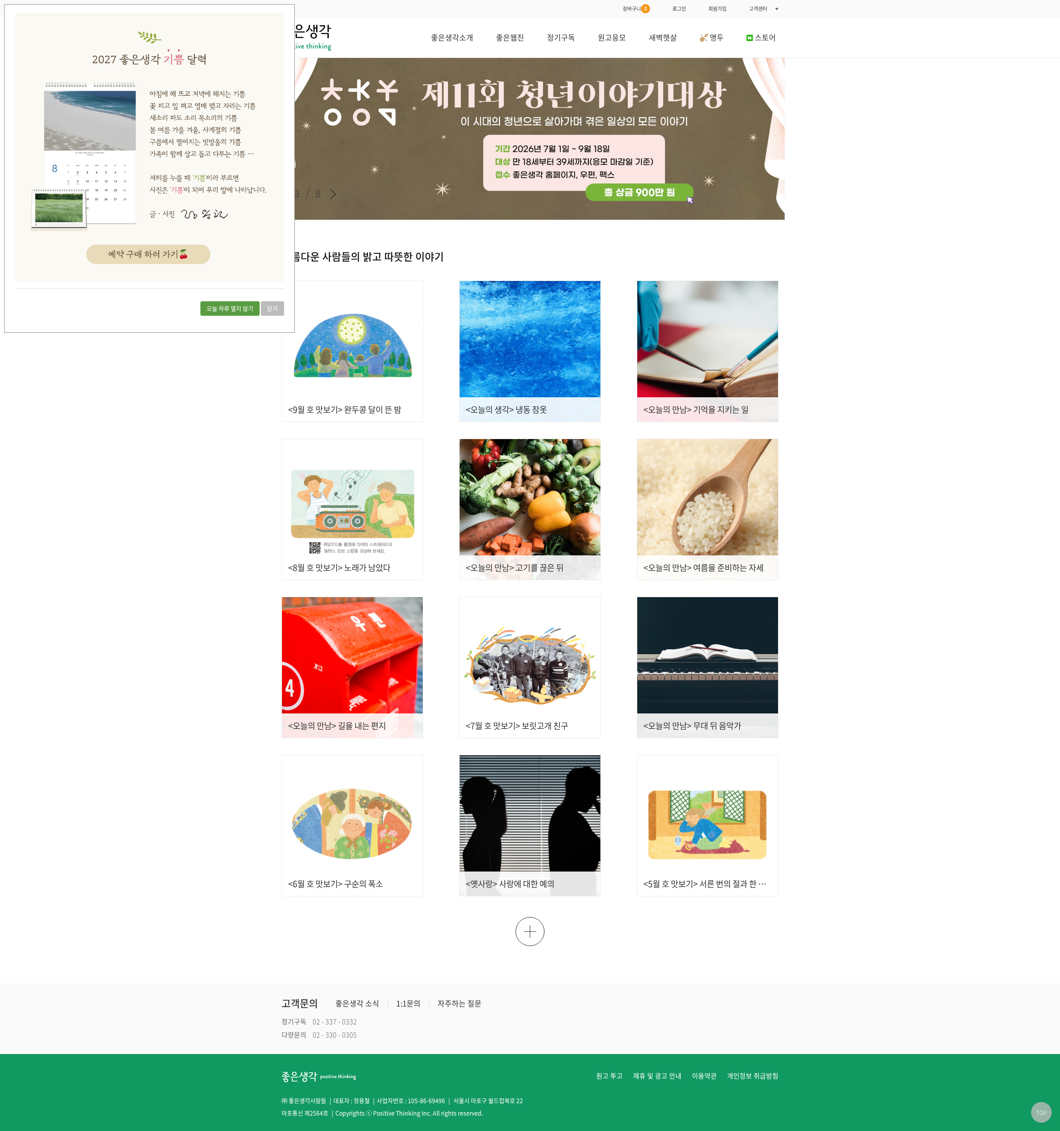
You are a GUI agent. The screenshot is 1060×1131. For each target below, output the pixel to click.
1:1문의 (408, 1003)
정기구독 (561, 37)
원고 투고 (609, 1076)
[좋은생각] (306, 37)
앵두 (716, 37)
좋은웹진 (510, 37)
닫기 (272, 308)
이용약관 (704, 1076)
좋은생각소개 (452, 37)
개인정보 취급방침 (752, 1076)
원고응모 (612, 37)
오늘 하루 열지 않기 (230, 308)
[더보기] (530, 931)
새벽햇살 (663, 37)
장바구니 (635, 8)
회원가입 (717, 8)
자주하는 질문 (460, 1003)
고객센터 (758, 8)
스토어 (765, 37)
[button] (333, 194)
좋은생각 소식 (357, 1003)
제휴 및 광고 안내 (657, 1076)
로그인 (679, 8)
